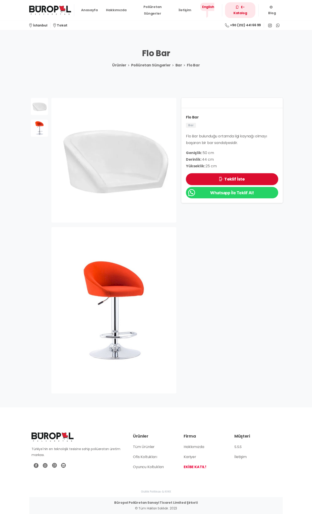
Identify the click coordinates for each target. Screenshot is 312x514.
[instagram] (270, 25)
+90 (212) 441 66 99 (245, 25)
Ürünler (119, 65)
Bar (178, 65)
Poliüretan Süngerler (151, 65)
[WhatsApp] (278, 25)
